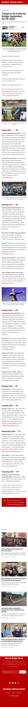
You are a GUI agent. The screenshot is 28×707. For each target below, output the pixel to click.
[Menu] (26, 2)
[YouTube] (15, 683)
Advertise (19, 692)
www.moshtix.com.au (7, 177)
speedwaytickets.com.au (8, 283)
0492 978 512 (5, 368)
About (13, 692)
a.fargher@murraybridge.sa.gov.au (10, 425)
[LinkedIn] (12, 683)
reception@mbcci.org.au (15, 399)
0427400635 (13, 423)
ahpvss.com (21, 154)
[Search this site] (24, 2)
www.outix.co (19, 268)
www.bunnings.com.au (8, 254)
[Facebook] (10, 683)
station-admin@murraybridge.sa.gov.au (12, 451)
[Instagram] (18, 683)
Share (23, 28)
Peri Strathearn (12, 27)
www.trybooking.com (11, 466)
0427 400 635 (14, 449)
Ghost (17, 695)
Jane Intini (11, 26)
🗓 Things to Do (5, 10)
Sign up (8, 692)
